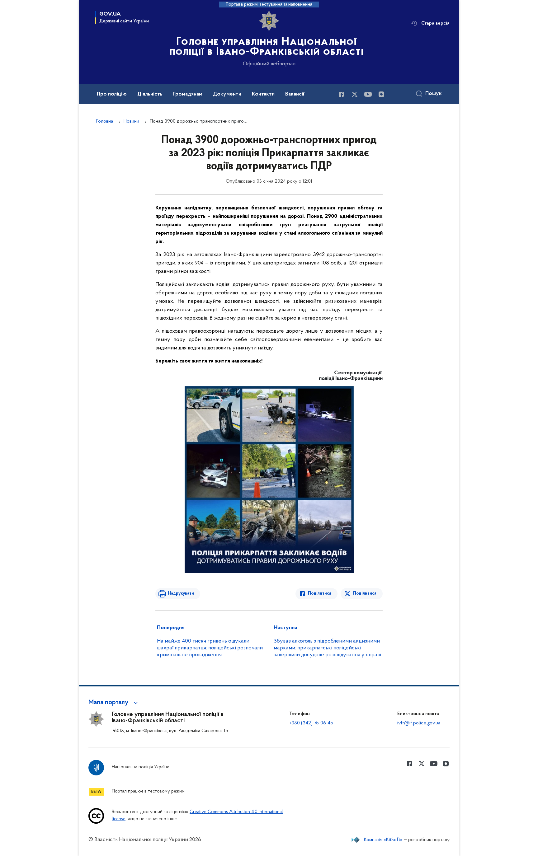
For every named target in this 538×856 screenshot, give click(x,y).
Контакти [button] (263, 94)
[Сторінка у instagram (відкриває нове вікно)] (381, 94)
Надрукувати (181, 593)
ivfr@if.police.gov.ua (418, 723)
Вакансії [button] (294, 94)
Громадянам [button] (187, 94)
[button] (114, 702)
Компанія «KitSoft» (383, 839)
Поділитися (319, 593)
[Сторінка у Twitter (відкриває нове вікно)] (354, 94)
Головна (104, 121)
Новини (131, 121)
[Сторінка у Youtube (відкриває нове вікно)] (368, 94)
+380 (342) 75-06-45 (311, 723)
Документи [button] (227, 94)
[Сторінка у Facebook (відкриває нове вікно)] (341, 94)
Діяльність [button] (150, 94)
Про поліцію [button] (112, 94)
